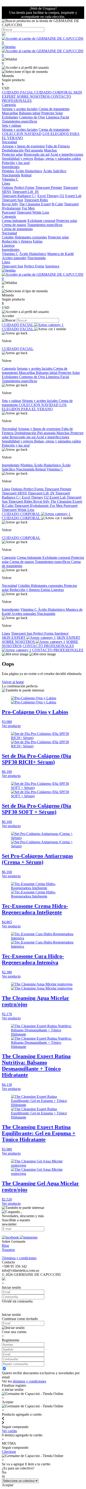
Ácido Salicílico (54, 171)
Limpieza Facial (57, 117)
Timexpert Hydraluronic (32, 506)
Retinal (26, 175)
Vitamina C (10, 179)
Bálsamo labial (29, 113)
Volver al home (13, 682)
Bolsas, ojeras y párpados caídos (57, 159)
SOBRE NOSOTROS (34, 96)
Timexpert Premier (48, 187)
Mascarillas (10, 113)
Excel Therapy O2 (50, 196)
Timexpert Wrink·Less (33, 212)
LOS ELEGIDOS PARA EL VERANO (34, 407)
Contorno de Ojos (32, 117)
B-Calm (57, 204)
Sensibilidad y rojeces (17, 159)
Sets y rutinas (11, 401)
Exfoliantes (10, 117)
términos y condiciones (29, 1381)
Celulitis (8, 237)
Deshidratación (13, 150)
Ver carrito (9, 1431)
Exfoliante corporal (41, 221)
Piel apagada (34, 150)
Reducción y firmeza (17, 241)
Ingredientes (10, 465)
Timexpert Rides (36, 200)
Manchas (50, 150)
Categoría (9, 368)
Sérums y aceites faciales (20, 130)
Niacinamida (11, 175)
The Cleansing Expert (35, 204)
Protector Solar (52, 113)
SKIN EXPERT (14, 638)
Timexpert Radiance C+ (19, 196)
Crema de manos (14, 225)
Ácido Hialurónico (28, 171)
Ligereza (8, 245)
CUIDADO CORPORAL (53, 92)
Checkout (9, 1452)
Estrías (37, 241)
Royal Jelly (10, 204)
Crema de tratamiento (54, 109)
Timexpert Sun (12, 200)
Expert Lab (73, 196)
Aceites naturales (14, 258)
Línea (6, 489)
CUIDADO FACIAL (18, 92)
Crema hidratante (14, 221)
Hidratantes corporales (31, 237)
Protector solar (12, 154)
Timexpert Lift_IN (25, 192)
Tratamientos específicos (19, 121)
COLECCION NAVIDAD (22, 134)
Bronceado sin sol (37, 154)
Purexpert (9, 212)
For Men (28, 208)
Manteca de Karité (60, 254)
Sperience (52, 266)
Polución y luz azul (16, 163)
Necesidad (9, 429)
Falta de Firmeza (58, 146)
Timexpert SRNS (15, 493)
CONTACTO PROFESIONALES (57, 650)
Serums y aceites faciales (20, 109)
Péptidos (8, 171)
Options (7, 187)
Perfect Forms (24, 187)
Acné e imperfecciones (66, 154)
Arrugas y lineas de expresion (23, 146)
